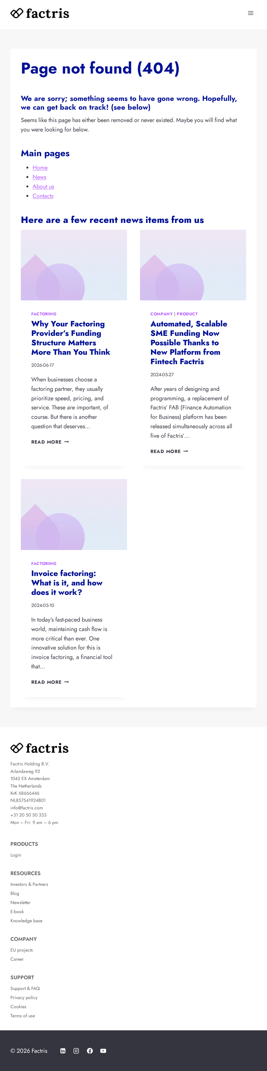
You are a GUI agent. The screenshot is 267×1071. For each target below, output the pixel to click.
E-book (17, 911)
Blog (14, 893)
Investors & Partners (29, 884)
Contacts (43, 196)
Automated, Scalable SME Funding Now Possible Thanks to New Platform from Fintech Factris (188, 342)
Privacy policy (23, 997)
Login (15, 855)
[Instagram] (76, 1051)
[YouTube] (103, 1051)
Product (187, 314)
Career (17, 959)
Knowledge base (26, 920)
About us (43, 186)
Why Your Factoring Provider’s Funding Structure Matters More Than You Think (70, 337)
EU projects (21, 950)
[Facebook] (90, 1051)
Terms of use (22, 1015)
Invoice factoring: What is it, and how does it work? (67, 583)
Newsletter (20, 902)
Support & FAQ (25, 988)
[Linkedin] (63, 1051)
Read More (48, 442)
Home (40, 167)
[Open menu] (251, 13)
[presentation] (74, 265)
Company (161, 314)
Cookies (18, 1006)
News (39, 177)
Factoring (44, 314)
